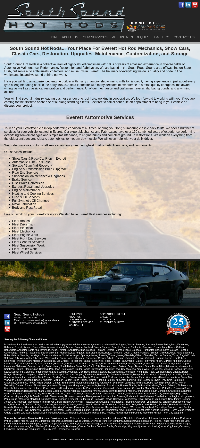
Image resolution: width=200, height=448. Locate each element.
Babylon (39, 404)
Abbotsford (129, 418)
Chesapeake (56, 396)
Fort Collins (179, 358)
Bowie (108, 399)
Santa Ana (33, 350)
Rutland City (97, 410)
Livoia (157, 380)
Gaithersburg (86, 399)
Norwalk (8, 407)
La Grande (124, 347)
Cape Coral (49, 388)
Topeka (186, 363)
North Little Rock (145, 371)
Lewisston (26, 412)
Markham (19, 426)
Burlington (58, 410)
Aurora (168, 358)
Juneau (83, 412)
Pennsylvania (101, 401)
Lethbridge (68, 421)
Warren (92, 380)
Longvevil (9, 429)
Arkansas (72, 371)
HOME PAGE (76, 314)
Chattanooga (162, 374)
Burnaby (106, 418)
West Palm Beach (13, 391)
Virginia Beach (32, 396)
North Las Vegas (70, 355)
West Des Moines (153, 369)
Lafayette (30, 374)
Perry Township (155, 382)
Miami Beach (45, 391)
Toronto (73, 423)
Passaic (89, 401)
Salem (97, 347)
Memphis (138, 374)
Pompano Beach (182, 388)
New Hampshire (127, 410)
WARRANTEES (77, 325)
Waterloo (131, 369)
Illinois (86, 377)
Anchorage (72, 412)
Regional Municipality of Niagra (173, 423)
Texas (107, 361)
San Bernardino (76, 350)
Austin (159, 361)
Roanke (121, 396)
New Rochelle (93, 404)
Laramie (119, 358)
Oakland (180, 347)
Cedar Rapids (82, 369)
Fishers (28, 385)
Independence (43, 371)
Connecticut (124, 404)
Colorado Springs (154, 358)
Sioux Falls (82, 366)
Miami (155, 385)
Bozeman (188, 352)
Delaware (118, 399)
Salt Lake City (11, 358)
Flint (139, 380)
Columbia (29, 371)
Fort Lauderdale (65, 388)
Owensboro (76, 377)
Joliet (104, 377)
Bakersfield (10, 350)
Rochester (59, 404)
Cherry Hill (78, 401)
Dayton (48, 382)
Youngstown (68, 382)
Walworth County (13, 380)
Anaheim (22, 350)
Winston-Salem (134, 393)
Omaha (31, 366)
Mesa (120, 355)
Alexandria (99, 396)
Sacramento (47, 352)
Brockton (172, 407)
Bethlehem (179, 401)
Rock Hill (46, 393)
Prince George (12, 421)
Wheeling (24, 399)
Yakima (51, 347)
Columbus (178, 380)
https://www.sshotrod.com (33, 323)
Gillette (110, 358)
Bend (114, 347)
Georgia (57, 391)
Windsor (40, 426)
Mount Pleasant (32, 393)
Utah (192, 355)
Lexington (20, 377)
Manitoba (24, 423)
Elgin (142, 377)
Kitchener (50, 426)
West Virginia (147, 396)
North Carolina (73, 393)
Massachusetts (113, 407)
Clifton (58, 401)
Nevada (24, 355)
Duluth (19, 369)
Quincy (8, 410)
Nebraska (21, 366)
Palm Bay (167, 388)
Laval (175, 426)
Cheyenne (91, 358)
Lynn (15, 410)
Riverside (45, 350)
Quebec (142, 426)
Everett (18, 347)
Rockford (113, 377)
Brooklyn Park (46, 369)
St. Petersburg (185, 385)
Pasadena (34, 352)
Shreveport (18, 374)
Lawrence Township (135, 382)
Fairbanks (93, 412)
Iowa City (120, 369)
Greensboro (109, 393)
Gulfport (79, 374)
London (8, 426)
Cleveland (9, 382)
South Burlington (81, 410)
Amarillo (48, 363)
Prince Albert (169, 421)
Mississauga (93, 423)
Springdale (117, 371)
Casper (102, 358)
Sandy (70, 358)
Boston (125, 407)
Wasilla (110, 412)
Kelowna (153, 418)
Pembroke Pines (83, 388)
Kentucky (9, 377)
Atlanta (66, 391)
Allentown (140, 401)
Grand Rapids (80, 380)
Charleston (174, 391)
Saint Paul (9, 369)
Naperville (124, 377)
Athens (96, 391)
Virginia (19, 396)
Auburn (69, 347)
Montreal (152, 426)
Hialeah (8, 388)
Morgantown (187, 396)
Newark (149, 399)
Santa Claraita (170, 350)
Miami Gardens (153, 388)
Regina (157, 421)
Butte (7, 355)
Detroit (67, 380)
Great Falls (176, 352)
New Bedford (185, 407)
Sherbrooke (22, 429)
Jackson (69, 374)
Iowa (57, 369)
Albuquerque (48, 361)
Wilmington (169, 393)
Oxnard (110, 350)
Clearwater (138, 388)
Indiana (80, 382)
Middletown (161, 399)
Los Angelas (77, 352)
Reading (156, 401)
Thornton (21, 361)
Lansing (131, 380)
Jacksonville (144, 385)
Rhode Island (31, 407)
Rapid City (94, 366)
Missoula (164, 352)
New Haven (151, 404)
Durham (121, 393)
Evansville (118, 382)
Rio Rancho (76, 361)
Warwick (57, 407)
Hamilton (117, 423)
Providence (46, 407)
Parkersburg (10, 399)
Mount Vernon (109, 404)
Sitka (102, 412)
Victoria (175, 418)
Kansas (130, 363)
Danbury (18, 407)
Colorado (130, 358)
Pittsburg (129, 401)
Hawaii (119, 412)
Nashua (155, 410)
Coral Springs (123, 388)
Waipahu (179, 412)
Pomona (23, 352)
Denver (140, 358)
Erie (149, 401)
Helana (15, 355)
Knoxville (149, 374)
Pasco (159, 344)
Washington (119, 344)
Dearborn (148, 380)
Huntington (173, 396)
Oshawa (101, 426)
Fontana (101, 350)
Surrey (97, 418)
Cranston (68, 407)
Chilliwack (185, 418)
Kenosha (28, 380)
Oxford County (11, 412)
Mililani (158, 412)
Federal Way (39, 347)
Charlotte (87, 393)
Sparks (84, 355)
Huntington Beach (152, 350)
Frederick (73, 399)
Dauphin (54, 423)
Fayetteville (104, 371)
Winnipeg (35, 423)
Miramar (98, 388)
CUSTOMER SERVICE (81, 322)
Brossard (75, 429)
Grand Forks (151, 366)
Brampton (106, 423)
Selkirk (45, 423)
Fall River (24, 410)
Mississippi (58, 374)
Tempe (158, 355)
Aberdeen (106, 366)
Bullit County (44, 377)
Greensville (58, 393)
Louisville (32, 377)
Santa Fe (88, 361)
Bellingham (170, 344)
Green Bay (186, 377)
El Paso (167, 361)
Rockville (99, 399)
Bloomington (31, 369)
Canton (57, 382)
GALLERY (161, 37)
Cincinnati (21, 382)
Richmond (69, 396)
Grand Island (52, 366)
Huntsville (92, 385)
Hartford (173, 404)
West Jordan (52, 358)
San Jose (147, 347)
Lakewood (9, 361)
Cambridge (161, 407)
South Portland (49, 412)
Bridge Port (138, 404)
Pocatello (117, 352)
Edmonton (44, 421)
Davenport (97, 369)
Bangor (36, 412)
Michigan (58, 380)
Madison (175, 377)
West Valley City (28, 358)
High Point (181, 393)
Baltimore (46, 399)
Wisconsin (151, 377)
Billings (154, 352)
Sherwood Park (98, 421)
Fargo (131, 366)
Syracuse (71, 404)
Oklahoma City (85, 363)
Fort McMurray (115, 421)
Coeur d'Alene (131, 352)
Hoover (124, 385)
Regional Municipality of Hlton (139, 423)
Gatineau (184, 426)
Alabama (53, 385)
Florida (132, 385)
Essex (68, 410)
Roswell (98, 361)
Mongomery (79, 385)
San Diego (91, 352)
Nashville (127, 374)
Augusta (75, 391)
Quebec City (164, 426)
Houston (116, 361)
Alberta (24, 421)
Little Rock (84, 371)
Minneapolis (185, 366)
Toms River (48, 401)
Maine (181, 410)
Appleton (47, 380)
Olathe (177, 363)
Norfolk (44, 396)
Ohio (169, 380)
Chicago (95, 377)
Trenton (67, 401)
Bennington (111, 410)
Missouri (168, 369)
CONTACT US (184, 37)
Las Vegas (35, 355)
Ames (140, 369)
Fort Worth (149, 361)
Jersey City (10, 401)
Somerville (36, 410)
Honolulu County (133, 412)
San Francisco (62, 352)
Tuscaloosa (113, 385)
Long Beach (168, 347)
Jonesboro (130, 371)
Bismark (139, 366)
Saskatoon (146, 421)
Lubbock (31, 363)
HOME (54, 37)
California (136, 347)
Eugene (106, 347)
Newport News (84, 396)
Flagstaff (183, 355)
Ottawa (82, 423)
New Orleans (174, 371)
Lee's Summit (59, 371)
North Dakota (119, 366)
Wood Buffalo (82, 421)
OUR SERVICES (95, 37)
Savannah (86, 391)
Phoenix (102, 355)
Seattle (131, 344)
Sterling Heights (106, 380)
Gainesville (109, 388)
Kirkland (60, 347)
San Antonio (128, 361)
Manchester (143, 410)
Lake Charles (44, 374)
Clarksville (175, 374)
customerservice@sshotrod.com (42, 320)
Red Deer (56, 421)
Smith (94, 371)
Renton (27, 347)
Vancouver (182, 344)
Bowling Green (60, 377)
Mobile (101, 385)
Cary (159, 393)
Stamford (163, 404)
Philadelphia (116, 401)
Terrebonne (63, 429)
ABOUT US (70, 37)
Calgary (33, 421)
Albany (80, 404)
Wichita (139, 363)
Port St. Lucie (35, 388)
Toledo (32, 382)
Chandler (148, 355)
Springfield (17, 371)
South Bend (171, 382)
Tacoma (140, 344)
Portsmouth (132, 396)
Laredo (22, 363)
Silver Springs (59, 399)
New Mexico (33, 361)
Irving (40, 363)
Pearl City (168, 412)
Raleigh (97, 393)
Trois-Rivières (48, 429)
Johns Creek (143, 391)
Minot (162, 366)
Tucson (112, 355)
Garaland (59, 363)
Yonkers (49, 404)
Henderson (55, 355)
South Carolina (159, 391)
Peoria (134, 377)
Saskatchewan (132, 421)
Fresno (157, 347)
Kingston (132, 426)
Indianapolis (91, 382)
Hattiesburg (103, 374)
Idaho (101, 352)
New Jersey (174, 399)
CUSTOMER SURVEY (112, 322)
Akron (40, 382)
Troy (164, 380)
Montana (144, 352)
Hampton (111, 396)
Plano (14, 363)
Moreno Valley (123, 350)
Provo (41, 358)
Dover (141, 399)
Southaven (90, 374)
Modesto (91, 350)
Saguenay (34, 429)
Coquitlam (141, 418)
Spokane (150, 344)
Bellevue (9, 347)
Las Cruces (62, 361)
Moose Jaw (183, 421)
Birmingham (65, 385)
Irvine (54, 350)
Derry (173, 410)
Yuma (175, 355)
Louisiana (160, 371)
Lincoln (40, 366)
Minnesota (171, 366)
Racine (38, 380)
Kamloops (164, 418)
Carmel (19, 385)
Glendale (137, 350)
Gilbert (138, 355)
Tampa (163, 385)
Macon (131, 391)
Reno (45, 355)
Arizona (93, 355)
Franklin (186, 374)
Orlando (172, 385)
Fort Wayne (105, 382)
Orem (63, 358)
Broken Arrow (118, 363)
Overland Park (152, 363)
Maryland (35, 399)
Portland (88, 347)
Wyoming (80, 358)
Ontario (64, 423)
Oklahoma (70, 363)
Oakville (60, 426)
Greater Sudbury (87, 426)
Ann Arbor (121, 380)
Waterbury (184, 404)
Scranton (167, 401)
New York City (17, 404)
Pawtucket (79, 407)
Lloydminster (11, 423)
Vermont (47, 410)
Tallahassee (20, 388)
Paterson (22, 401)
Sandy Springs (109, 391)
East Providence (95, 407)
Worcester (135, 407)
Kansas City (167, 363)
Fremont (62, 350)
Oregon (79, 347)
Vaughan (29, 426)
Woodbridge (34, 401)
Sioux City (109, 369)
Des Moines (68, 369)
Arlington (177, 361)
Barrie (110, 426)
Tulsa (97, 363)
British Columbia (71, 418)
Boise (108, 352)
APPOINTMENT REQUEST (131, 37)
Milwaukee (163, 377)
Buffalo (29, 404)
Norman (105, 363)
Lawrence (9, 366)
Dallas (139, 361)
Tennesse (116, 374)
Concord (8, 396)
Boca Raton (30, 391)
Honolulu (148, 412)
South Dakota (67, 366)
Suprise (167, 355)
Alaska (61, 412)
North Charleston (13, 393)
